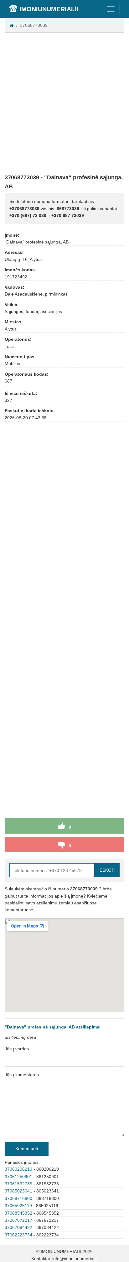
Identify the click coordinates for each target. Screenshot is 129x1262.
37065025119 (18, 1205)
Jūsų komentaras (22, 1074)
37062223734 (18, 1234)
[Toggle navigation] (111, 9)
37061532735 (18, 1183)
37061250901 (18, 1176)
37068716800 (18, 1198)
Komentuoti (26, 1148)
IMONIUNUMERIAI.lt (49, 9)
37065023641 (18, 1190)
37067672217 (18, 1220)
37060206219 (18, 1169)
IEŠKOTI (107, 870)
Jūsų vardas (17, 1048)
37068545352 (18, 1213)
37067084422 (18, 1227)
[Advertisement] (64, 102)
